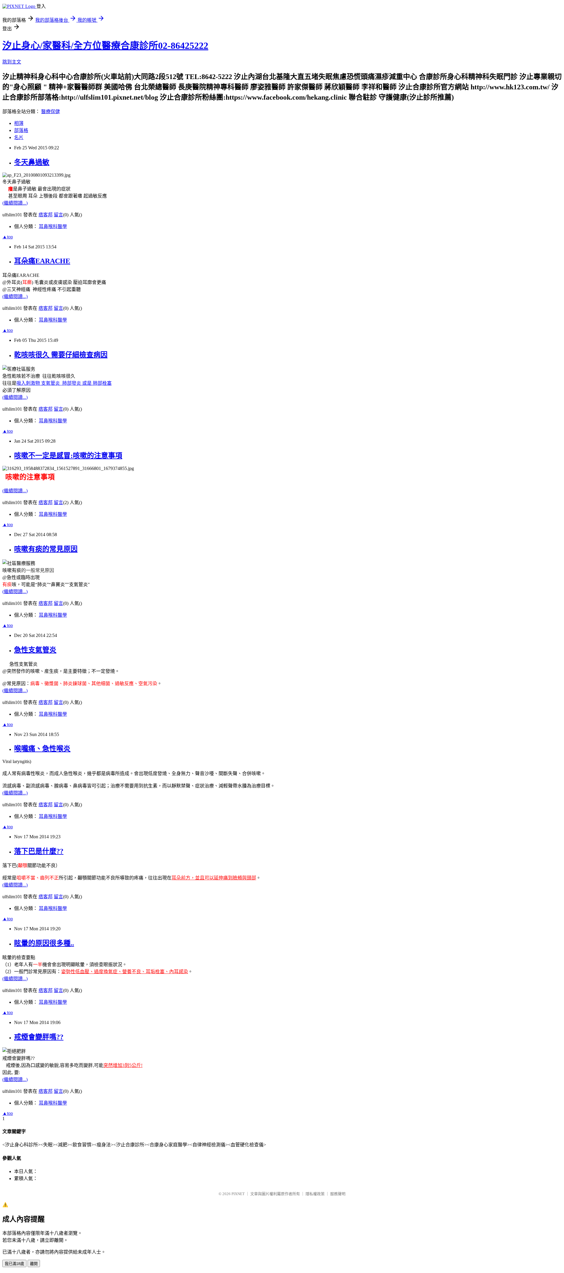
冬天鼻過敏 (31, 162)
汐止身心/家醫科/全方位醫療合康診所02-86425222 (105, 45)
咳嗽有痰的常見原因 (46, 549)
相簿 (19, 123)
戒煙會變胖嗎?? (38, 1037)
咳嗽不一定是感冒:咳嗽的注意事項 (68, 455)
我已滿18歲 (14, 1264)
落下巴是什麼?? (38, 851)
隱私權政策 (315, 1194)
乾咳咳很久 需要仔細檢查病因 (61, 355)
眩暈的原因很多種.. (44, 943)
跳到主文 (11, 61)
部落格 (21, 130)
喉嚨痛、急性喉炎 (42, 748)
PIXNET (238, 1194)
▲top (7, 236)
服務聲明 (337, 1194)
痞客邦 (45, 214)
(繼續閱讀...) (15, 202)
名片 (19, 137)
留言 (58, 214)
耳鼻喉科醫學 (53, 226)
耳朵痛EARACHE (42, 261)
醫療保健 (50, 111)
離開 (34, 1264)
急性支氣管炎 (35, 650)
